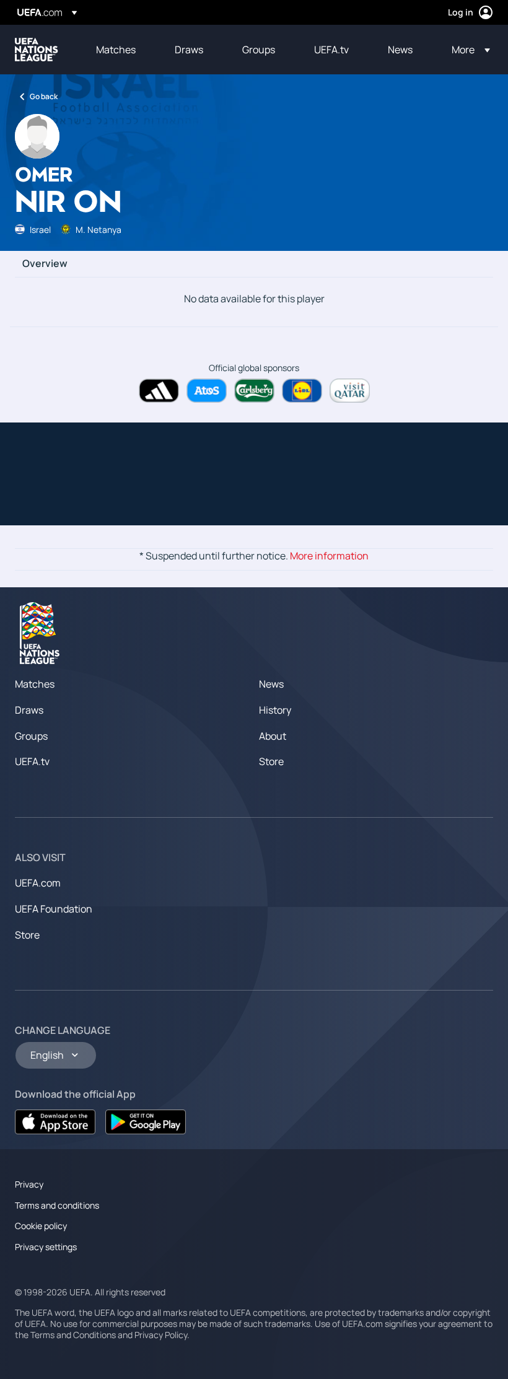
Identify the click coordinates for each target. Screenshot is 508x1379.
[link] (116, 49)
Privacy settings (46, 1247)
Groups (31, 736)
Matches (35, 684)
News (271, 684)
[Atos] (206, 391)
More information (329, 556)
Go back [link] (44, 96)
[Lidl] (302, 391)
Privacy (29, 1184)
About (272, 736)
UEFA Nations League (36, 49)
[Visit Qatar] (350, 391)
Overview (45, 263)
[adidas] (159, 391)
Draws (29, 710)
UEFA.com (38, 883)
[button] (467, 49)
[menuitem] (120, 49)
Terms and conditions (57, 1205)
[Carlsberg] (254, 391)
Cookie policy (41, 1226)
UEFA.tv (32, 761)
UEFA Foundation (53, 909)
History (275, 710)
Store (271, 761)
